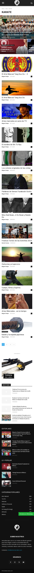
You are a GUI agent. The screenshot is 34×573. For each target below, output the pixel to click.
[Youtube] (23, 562)
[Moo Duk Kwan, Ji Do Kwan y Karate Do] (17, 205)
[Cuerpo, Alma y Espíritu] (17, 277)
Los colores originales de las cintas (16, 168)
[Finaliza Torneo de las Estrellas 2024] (17, 230)
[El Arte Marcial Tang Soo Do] (17, 87)
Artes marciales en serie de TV (14, 121)
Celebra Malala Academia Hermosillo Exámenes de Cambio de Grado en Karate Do (22, 408)
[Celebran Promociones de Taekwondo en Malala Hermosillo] (6, 392)
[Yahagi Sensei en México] (6, 475)
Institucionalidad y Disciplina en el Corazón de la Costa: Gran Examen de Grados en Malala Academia (21, 417)
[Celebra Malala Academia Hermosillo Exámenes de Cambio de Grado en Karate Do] (6, 409)
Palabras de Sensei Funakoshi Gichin (17, 191)
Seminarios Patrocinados (8, 45)
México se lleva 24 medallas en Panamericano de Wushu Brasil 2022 (20, 451)
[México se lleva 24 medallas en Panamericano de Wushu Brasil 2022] (6, 452)
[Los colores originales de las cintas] (17, 158)
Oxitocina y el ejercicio (11, 264)
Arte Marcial (4, 71)
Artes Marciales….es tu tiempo (14, 311)
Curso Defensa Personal (19, 481)
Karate (3, 27)
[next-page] (13, 344)
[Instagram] (15, 562)
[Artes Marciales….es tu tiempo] (17, 301)
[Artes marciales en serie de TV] (17, 111)
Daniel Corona (5, 243)
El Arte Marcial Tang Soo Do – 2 (15, 74)
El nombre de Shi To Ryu (11, 145)
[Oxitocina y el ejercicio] (17, 254)
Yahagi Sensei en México (19, 472)
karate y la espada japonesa (13, 335)
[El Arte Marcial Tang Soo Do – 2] (17, 64)
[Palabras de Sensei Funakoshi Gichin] (17, 181)
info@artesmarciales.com (15, 550)
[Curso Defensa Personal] (6, 483)
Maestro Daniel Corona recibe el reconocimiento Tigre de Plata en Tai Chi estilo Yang (21, 434)
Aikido (3, 261)
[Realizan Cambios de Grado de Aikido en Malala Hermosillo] (6, 400)
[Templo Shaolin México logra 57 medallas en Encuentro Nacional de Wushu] (6, 443)
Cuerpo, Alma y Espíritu (11, 288)
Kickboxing (4, 237)
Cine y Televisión (6, 118)
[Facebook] (10, 562)
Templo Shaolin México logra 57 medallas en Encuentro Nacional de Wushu (22, 442)
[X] (19, 562)
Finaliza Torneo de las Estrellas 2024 (17, 241)
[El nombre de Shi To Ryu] (17, 134)
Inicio (3, 8)
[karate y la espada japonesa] (17, 324)
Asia (6, 8)
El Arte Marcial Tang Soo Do (13, 98)
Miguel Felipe (5, 76)
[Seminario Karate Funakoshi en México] (13, 46)
